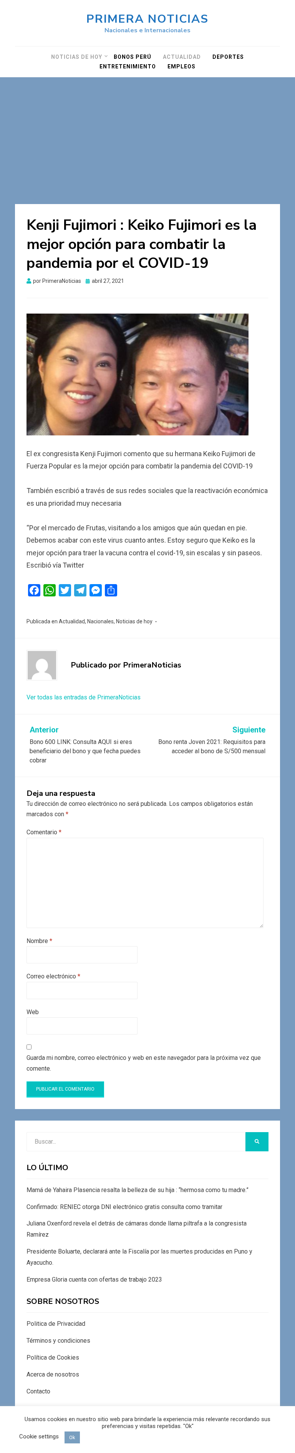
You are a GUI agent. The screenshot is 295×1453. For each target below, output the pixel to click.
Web (33, 1012)
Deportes (228, 57)
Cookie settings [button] (39, 1436)
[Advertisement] (147, 135)
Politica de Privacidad (56, 1323)
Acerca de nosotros (53, 1374)
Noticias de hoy (76, 57)
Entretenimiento (127, 66)
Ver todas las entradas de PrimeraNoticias (84, 697)
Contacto (38, 1391)
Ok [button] (72, 1437)
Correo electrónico (53, 976)
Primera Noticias (147, 19)
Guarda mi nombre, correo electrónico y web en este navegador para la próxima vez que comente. (144, 1063)
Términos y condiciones (58, 1340)
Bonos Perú (132, 57)
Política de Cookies (53, 1357)
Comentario (44, 832)
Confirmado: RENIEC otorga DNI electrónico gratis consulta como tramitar (124, 1207)
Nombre (39, 941)
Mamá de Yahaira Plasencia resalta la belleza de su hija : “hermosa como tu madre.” (138, 1190)
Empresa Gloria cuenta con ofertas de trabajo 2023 (94, 1279)
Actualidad (182, 57)
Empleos (181, 66)
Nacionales (100, 621)
